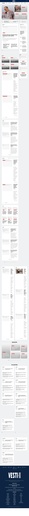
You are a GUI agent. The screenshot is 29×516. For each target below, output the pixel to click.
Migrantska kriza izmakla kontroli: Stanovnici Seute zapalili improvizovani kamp (14, 60)
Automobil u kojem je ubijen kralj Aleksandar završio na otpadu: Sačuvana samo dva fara (14, 241)
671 (7, 390)
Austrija (8, 494)
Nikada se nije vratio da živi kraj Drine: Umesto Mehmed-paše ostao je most (14, 251)
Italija (3, 64)
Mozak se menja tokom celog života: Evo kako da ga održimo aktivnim (15, 355)
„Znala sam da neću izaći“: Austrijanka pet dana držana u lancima (5, 60)
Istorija (8, 503)
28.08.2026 (15, 215)
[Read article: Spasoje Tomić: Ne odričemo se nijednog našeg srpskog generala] (20, 22)
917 (12, 299)
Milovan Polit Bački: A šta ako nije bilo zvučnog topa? (12, 317)
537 (8, 19)
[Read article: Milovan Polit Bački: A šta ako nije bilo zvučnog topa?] (6, 318)
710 (24, 403)
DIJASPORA (14, 364)
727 (24, 416)
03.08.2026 (5, 460)
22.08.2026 (6, 390)
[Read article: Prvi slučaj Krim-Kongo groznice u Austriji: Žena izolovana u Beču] (17, 369)
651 (16, 449)
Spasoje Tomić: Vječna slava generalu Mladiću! (12, 295)
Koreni (14, 496)
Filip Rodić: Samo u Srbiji (15, 21)
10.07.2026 (9, 462)
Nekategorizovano (21, 502)
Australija (8, 493)
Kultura (23, 61)
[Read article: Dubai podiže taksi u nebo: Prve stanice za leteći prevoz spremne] (17, 440)
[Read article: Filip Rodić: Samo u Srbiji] (11, 22)
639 (12, 275)
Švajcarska (21, 495)
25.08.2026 (23, 416)
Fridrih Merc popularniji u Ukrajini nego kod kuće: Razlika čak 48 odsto (17, 16)
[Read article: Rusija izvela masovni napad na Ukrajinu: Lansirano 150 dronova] (4, 218)
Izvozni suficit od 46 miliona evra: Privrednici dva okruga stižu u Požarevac (15, 162)
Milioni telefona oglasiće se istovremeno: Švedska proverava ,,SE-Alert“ (22, 409)
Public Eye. (20, 506)
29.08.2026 (6, 19)
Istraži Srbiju (7, 504)
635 (7, 444)
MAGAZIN (14, 342)
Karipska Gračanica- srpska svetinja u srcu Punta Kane (14, 489)
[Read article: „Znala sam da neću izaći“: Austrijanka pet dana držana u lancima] (3, 369)
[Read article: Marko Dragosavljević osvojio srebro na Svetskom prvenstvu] (19, 316)
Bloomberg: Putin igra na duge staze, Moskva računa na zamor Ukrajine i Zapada (15, 222)
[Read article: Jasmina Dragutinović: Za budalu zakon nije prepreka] (3, 22)
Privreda (4, 184)
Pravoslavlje (14, 501)
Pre (3, 117)
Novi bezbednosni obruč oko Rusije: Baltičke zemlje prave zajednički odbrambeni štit (24, 16)
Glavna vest (17, 7)
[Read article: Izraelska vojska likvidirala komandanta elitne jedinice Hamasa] (10, 218)
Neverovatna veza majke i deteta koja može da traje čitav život (14, 46)
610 (18, 19)
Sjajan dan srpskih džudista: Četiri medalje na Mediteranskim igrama (14, 490)
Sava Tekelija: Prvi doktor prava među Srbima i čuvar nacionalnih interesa (23, 75)
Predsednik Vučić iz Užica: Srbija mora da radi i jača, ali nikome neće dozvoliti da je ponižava (14, 123)
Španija (21, 493)
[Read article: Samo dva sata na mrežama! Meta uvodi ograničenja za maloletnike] (3, 440)
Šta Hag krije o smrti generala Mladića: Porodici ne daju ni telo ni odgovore (14, 145)
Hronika (8, 501)
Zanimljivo (13, 353)
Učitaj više (10, 259)
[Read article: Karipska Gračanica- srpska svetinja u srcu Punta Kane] (19, 271)
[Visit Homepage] (13, 1)
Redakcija (4, 19)
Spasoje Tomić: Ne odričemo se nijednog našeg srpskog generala (12, 271)
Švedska (21, 496)
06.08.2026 (25, 446)
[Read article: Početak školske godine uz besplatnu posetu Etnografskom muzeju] (23, 59)
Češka (8, 495)
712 (7, 460)
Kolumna (14, 495)
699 (16, 215)
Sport (21, 494)
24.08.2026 (22, 403)
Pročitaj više (16, 93)
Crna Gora (8, 496)
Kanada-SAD (14, 494)
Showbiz (14, 504)
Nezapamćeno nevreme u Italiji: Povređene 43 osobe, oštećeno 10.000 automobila (5, 67)
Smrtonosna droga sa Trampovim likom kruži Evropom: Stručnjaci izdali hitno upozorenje (15, 213)
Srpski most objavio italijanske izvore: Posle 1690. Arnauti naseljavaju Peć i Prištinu (22, 32)
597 (5, 214)
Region (14, 503)
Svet (3, 219)
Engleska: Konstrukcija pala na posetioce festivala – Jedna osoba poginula (6, 45)
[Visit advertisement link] (10, 52)
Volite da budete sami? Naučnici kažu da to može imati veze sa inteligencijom (24, 349)
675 (5, 68)
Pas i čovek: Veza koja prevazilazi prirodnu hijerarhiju (15, 348)
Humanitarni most (8, 502)
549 (25, 296)
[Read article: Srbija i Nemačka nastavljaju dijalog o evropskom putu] (7, 99)
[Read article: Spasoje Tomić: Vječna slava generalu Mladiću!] (6, 296)
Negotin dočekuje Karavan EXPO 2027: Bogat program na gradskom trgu (15, 186)
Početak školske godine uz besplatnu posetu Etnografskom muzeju (6, 47)
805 (12, 321)
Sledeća (6, 117)
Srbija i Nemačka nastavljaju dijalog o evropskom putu (15, 97)
